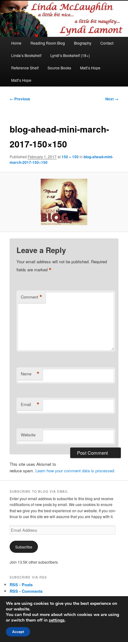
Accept (18, 631)
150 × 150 (70, 156)
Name (30, 374)
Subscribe (23, 546)
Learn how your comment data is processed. (75, 471)
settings (57, 620)
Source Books (59, 67)
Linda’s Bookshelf (26, 55)
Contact (106, 43)
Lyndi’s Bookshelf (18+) (70, 55)
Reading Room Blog (47, 43)
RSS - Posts (21, 584)
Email (30, 404)
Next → (111, 99)
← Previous (20, 99)
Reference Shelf (25, 67)
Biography (82, 43)
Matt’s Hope (90, 67)
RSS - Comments (26, 591)
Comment (31, 297)
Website (28, 435)
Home (16, 43)
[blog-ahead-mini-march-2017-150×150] (64, 202)
